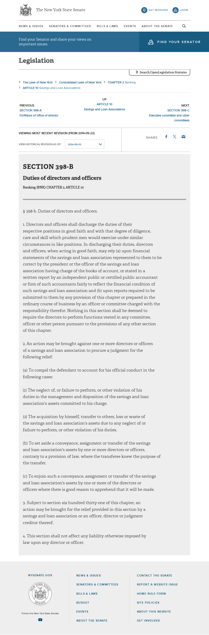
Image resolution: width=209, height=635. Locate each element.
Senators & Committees (70, 26)
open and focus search (184, 27)
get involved (158, 10)
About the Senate (92, 620)
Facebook (166, 137)
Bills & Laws (107, 26)
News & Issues (31, 26)
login (184, 10)
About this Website (154, 611)
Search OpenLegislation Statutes (163, 72)
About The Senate (157, 26)
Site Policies (148, 602)
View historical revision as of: (40, 144)
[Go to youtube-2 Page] (40, 620)
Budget (82, 602)
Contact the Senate (154, 575)
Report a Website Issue (157, 584)
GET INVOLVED (148, 620)
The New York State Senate (60, 10)
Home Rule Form (151, 593)
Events (130, 26)
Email (183, 137)
